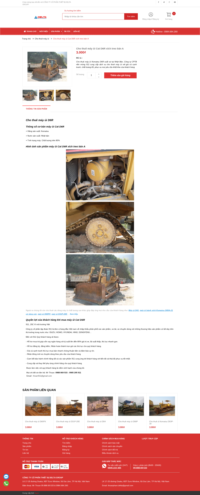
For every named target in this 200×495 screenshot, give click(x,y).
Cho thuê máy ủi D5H (96, 421)
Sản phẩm (26, 446)
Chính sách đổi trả (110, 450)
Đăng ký (156, 19)
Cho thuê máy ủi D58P (128, 421)
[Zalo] (6, 476)
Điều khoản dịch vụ (110, 453)
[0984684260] (6, 483)
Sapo (37, 493)
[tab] (36, 109)
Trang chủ (26, 443)
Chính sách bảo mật (110, 443)
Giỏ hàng (66, 453)
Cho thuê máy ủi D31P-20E (68, 421)
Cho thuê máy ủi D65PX (35, 421)
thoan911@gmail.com (42, 376)
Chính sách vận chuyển (112, 446)
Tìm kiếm (66, 443)
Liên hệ (25, 453)
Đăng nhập (146, 19)
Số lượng (80, 74)
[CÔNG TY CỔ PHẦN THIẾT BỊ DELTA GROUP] (40, 17)
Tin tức (25, 450)
